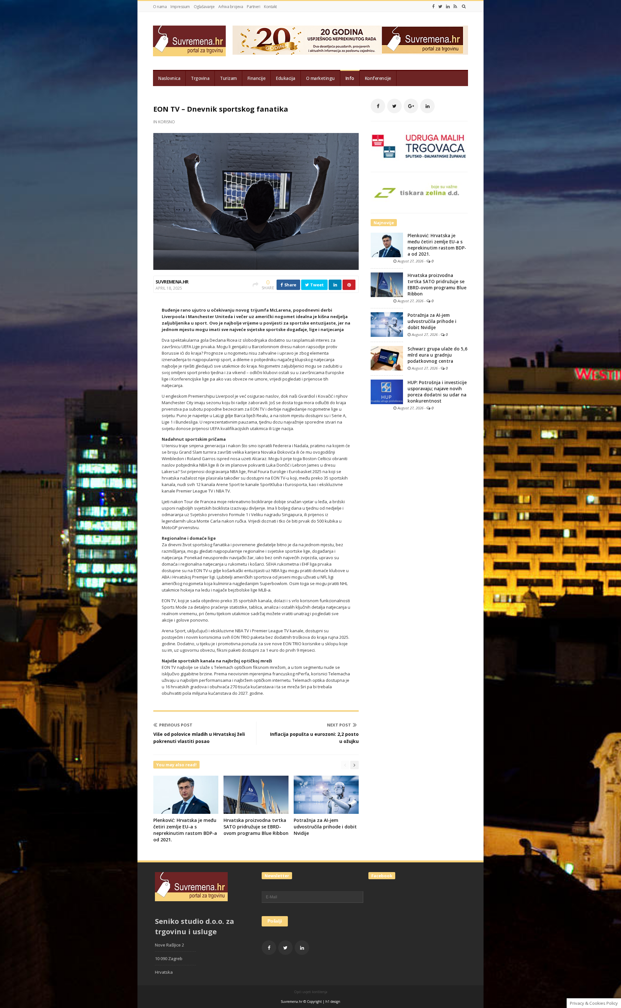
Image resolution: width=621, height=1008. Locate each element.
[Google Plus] (411, 106)
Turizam (228, 78)
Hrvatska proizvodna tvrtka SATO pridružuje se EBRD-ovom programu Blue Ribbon (256, 826)
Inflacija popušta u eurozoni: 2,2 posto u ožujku (314, 737)
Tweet (317, 285)
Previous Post (175, 725)
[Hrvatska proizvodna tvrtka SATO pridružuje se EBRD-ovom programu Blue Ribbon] (387, 284)
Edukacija (285, 78)
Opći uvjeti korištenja (310, 992)
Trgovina (200, 78)
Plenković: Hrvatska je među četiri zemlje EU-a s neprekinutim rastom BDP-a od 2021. (185, 830)
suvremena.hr (172, 282)
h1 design (332, 1001)
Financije (256, 78)
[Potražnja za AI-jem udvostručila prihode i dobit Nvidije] (387, 324)
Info (349, 78)
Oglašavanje (204, 6)
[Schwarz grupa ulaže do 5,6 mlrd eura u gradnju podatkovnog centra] (387, 358)
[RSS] (455, 6)
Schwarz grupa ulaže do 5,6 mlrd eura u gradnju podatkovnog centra (437, 355)
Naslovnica (169, 78)
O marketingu (320, 78)
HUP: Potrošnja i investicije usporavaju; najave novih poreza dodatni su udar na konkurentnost (437, 392)
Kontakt (270, 6)
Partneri (253, 6)
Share (289, 285)
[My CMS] (189, 41)
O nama (160, 6)
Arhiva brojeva (230, 6)
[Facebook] (433, 6)
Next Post (339, 725)
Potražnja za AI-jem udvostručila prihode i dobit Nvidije (325, 826)
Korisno (166, 122)
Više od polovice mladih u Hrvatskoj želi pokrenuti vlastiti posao (199, 737)
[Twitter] (440, 6)
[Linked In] (448, 6)
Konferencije (378, 78)
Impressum (180, 6)
